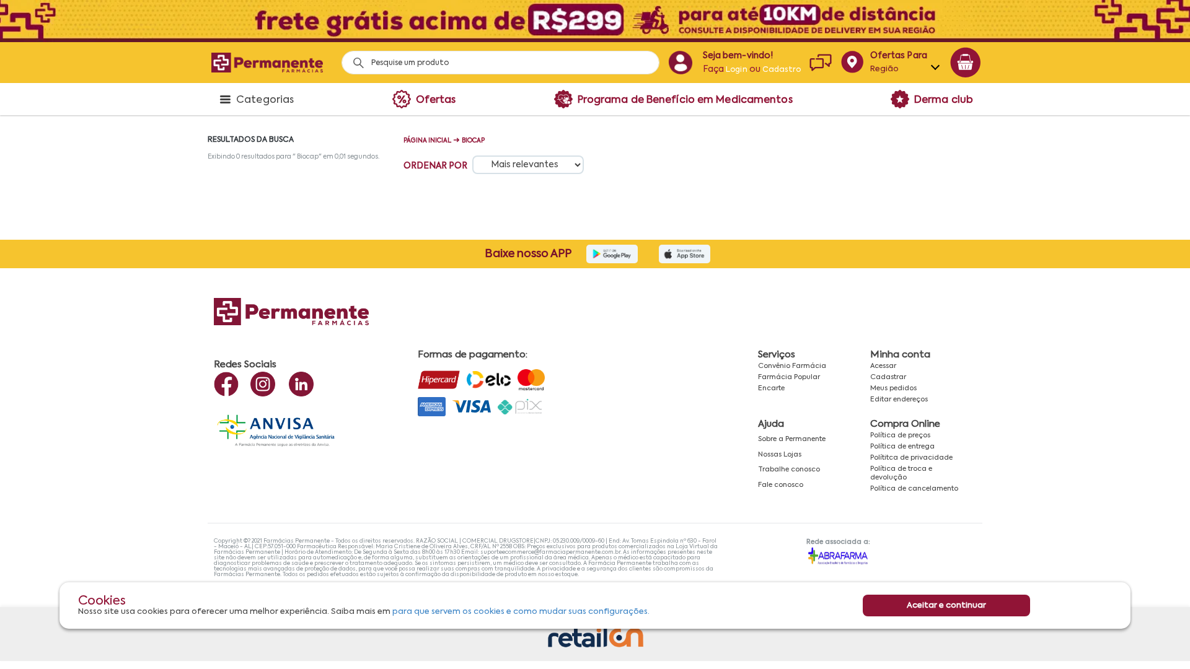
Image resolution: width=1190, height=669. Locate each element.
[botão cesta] (965, 62)
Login (736, 70)
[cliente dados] (680, 62)
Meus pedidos (893, 388)
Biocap (473, 141)
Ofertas (436, 100)
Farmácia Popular (789, 377)
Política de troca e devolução (901, 473)
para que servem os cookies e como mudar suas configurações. (521, 612)
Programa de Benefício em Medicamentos (685, 100)
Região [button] (884, 69)
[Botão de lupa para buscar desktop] (354, 59)
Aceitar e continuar (946, 605)
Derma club (943, 100)
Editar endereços (899, 399)
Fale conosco (780, 485)
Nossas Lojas (779, 454)
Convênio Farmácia (792, 366)
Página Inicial (427, 141)
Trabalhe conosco (789, 469)
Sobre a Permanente (792, 439)
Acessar (883, 366)
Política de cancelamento (914, 488)
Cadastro (781, 70)
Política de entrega (902, 446)
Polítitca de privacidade (911, 457)
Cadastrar (888, 377)
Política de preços (900, 435)
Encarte (771, 388)
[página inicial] (267, 62)
